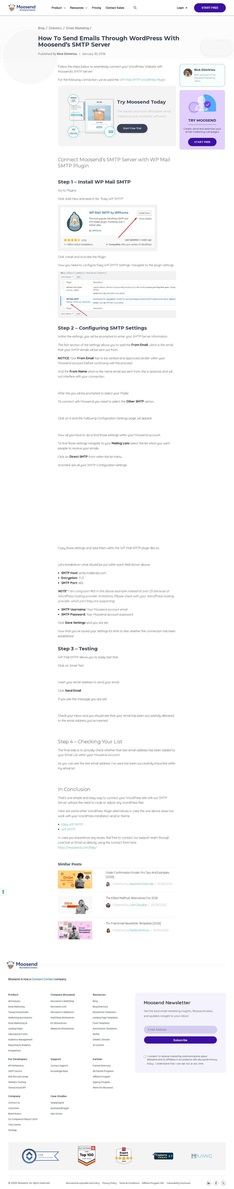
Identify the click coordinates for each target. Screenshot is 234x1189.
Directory (55, 28)
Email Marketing (77, 28)
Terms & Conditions (129, 1183)
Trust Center (14, 1125)
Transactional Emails (18, 1012)
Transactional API (17, 1088)
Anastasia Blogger (60, 1108)
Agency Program (101, 1082)
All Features (14, 1001)
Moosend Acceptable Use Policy (83, 1183)
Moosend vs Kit (58, 1007)
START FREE (202, 142)
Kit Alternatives (58, 1023)
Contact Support (59, 1066)
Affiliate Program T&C (153, 1183)
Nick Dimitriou (204, 70)
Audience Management (20, 1040)
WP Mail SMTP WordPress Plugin (142, 80)
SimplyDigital (57, 1103)
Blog (41, 28)
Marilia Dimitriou (139, 930)
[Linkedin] (208, 1183)
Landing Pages (15, 1029)
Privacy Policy (109, 1183)
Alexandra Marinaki (141, 884)
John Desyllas (138, 905)
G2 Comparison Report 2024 (22, 1119)
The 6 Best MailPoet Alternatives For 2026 (132, 898)
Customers (13, 1108)
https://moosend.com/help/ (77, 847)
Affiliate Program (101, 1077)
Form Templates (101, 1023)
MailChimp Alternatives (62, 1018)
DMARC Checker (101, 1040)
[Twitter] (223, 1183)
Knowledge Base (59, 1071)
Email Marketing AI (17, 1023)
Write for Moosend (103, 1088)
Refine (96, 1034)
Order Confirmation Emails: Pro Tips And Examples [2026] (137, 875)
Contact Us (14, 1103)
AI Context (98, 1045)
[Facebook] (216, 1183)
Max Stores (56, 1114)
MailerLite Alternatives (62, 1029)
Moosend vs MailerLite (62, 1012)
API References (16, 1066)
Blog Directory (100, 1007)
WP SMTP (68, 829)
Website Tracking (17, 1082)
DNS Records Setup (18, 1077)
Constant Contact (43, 979)
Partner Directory (102, 1066)
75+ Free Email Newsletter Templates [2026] (133, 923)
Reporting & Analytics (19, 1045)
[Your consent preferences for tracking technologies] (3, 892)
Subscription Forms (18, 1034)
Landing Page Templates (105, 1018)
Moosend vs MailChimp (62, 1001)
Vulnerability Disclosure (178, 1183)
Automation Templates (105, 1029)
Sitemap (12, 1130)
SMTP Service (15, 1071)
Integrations (14, 1051)
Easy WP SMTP (72, 824)
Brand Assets (14, 1114)
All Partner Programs (103, 1071)
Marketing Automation (20, 1018)
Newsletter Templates (104, 1012)
